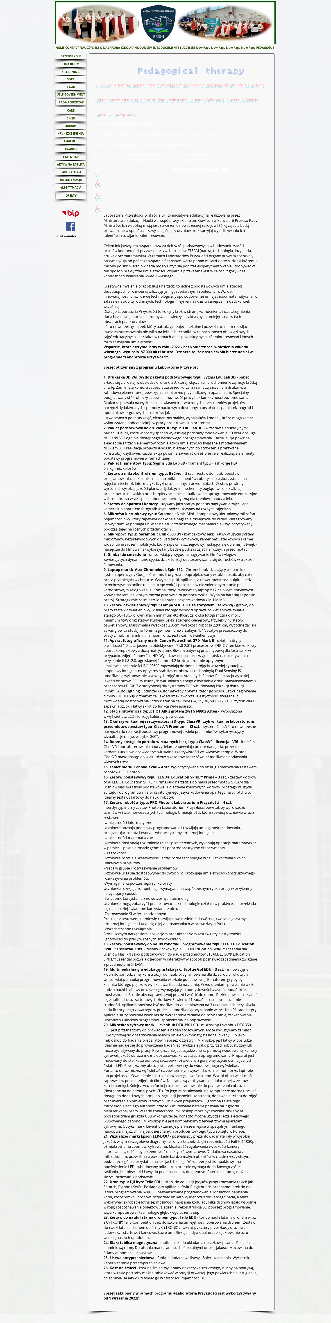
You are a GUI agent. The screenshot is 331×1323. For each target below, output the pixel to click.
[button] (104, 48)
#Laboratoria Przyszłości (195, 1293)
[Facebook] (70, 226)
